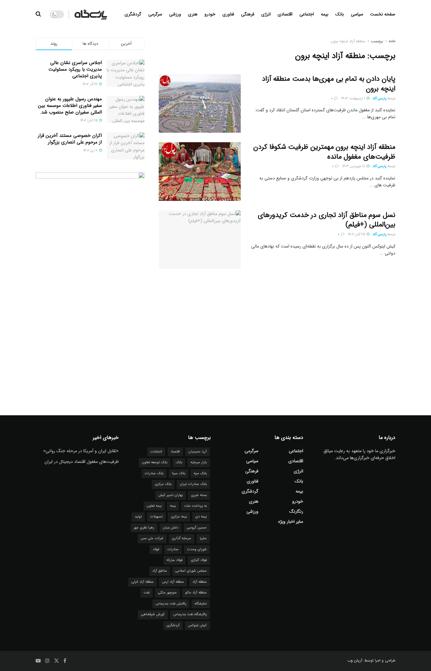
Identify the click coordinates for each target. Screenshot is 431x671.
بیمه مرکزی (179, 516)
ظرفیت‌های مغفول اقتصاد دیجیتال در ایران (81, 461)
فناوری (228, 14)
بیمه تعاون (154, 506)
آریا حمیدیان (197, 451)
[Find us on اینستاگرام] (47, 661)
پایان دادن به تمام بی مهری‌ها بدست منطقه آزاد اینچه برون (328, 83)
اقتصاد (175, 451)
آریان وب (354, 660)
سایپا (203, 538)
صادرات (173, 549)
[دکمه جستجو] (38, 14)
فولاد (156, 549)
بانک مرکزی (163, 484)
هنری (193, 14)
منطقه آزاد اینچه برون (348, 41)
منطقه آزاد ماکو (196, 592)
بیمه (324, 14)
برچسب (377, 41)
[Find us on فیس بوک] (64, 661)
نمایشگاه (201, 603)
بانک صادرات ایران (193, 484)
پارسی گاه (379, 98)
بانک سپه (200, 473)
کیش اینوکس (197, 625)
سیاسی (357, 14)
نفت (147, 592)
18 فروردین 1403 (354, 166)
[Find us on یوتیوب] (38, 661)
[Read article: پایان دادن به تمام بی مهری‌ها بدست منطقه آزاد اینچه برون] (200, 103)
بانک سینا (178, 473)
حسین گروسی (197, 527)
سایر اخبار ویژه (290, 521)
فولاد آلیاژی (199, 560)
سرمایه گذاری (181, 538)
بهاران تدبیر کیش (170, 495)
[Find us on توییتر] (56, 661)
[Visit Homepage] (91, 14)
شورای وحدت (197, 549)
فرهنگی (247, 14)
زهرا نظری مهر (144, 527)
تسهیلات (156, 516)
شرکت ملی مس (152, 538)
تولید (138, 516)
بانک (339, 14)
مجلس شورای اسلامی (191, 571)
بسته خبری (199, 495)
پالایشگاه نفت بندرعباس (190, 614)
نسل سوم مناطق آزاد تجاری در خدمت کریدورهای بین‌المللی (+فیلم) (326, 220)
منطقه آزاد (199, 582)
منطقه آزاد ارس (173, 582)
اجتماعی (306, 14)
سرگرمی (155, 14)
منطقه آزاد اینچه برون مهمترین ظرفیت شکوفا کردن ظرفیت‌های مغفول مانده (324, 152)
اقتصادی (285, 14)
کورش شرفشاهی (153, 614)
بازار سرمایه (199, 462)
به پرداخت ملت (195, 506)
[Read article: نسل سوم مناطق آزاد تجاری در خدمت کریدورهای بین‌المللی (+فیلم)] (200, 239)
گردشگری (133, 14)
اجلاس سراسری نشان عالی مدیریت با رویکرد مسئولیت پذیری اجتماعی (75, 69)
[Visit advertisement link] (90, 281)
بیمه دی (201, 516)
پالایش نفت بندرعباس (171, 603)
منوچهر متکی (167, 592)
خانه (392, 41)
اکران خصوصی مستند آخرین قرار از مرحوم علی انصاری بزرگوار (70, 139)
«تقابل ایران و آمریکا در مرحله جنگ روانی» (81, 450)
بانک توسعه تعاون (154, 462)
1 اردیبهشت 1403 (353, 98)
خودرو (210, 14)
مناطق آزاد (159, 571)
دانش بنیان (170, 527)
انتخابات (156, 451)
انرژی (266, 14)
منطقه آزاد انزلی (143, 582)
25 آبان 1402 (357, 234)
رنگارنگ (296, 511)
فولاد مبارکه (174, 560)
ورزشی (175, 14)
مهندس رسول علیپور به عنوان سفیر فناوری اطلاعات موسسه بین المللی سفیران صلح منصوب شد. (70, 105)
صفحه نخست (382, 14)
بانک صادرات (154, 473)
